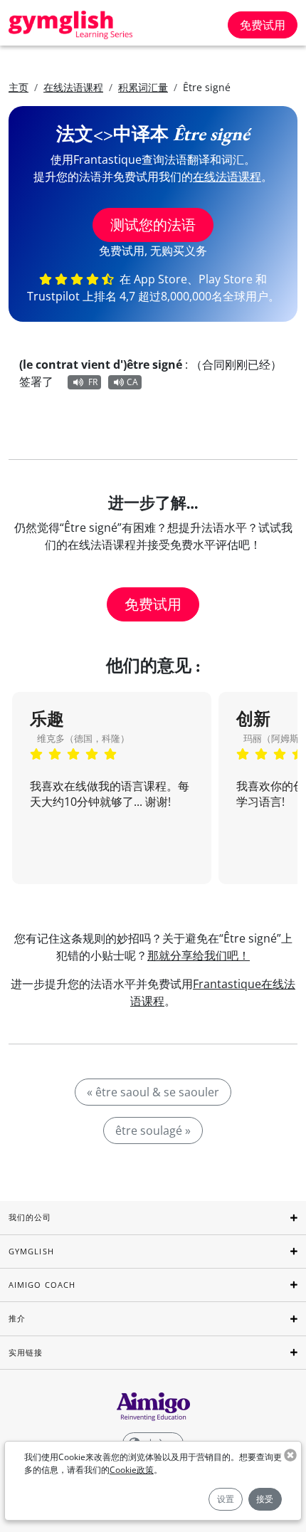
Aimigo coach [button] (42, 1284)
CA (132, 382)
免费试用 (262, 25)
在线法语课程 (73, 87)
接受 (264, 1499)
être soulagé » (153, 1130)
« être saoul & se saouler (153, 1092)
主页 (18, 87)
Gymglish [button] (31, 1251)
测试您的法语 (153, 224)
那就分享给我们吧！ (198, 955)
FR (92, 382)
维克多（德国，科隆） (83, 738)
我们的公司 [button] (30, 1217)
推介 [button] (17, 1318)
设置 (225, 1499)
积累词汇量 (143, 87)
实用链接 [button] (26, 1352)
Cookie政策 (132, 1470)
